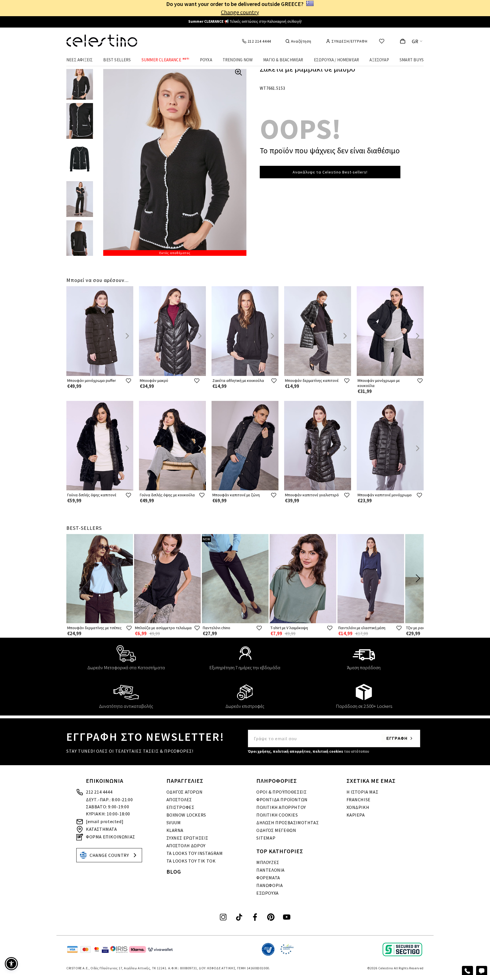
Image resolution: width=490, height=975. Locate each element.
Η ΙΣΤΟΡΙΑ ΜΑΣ (363, 792)
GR (415, 41)
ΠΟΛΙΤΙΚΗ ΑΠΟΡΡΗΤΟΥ (281, 807)
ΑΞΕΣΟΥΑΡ (379, 59)
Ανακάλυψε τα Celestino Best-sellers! (330, 172)
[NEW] (235, 622)
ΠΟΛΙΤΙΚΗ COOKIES (277, 815)
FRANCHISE (359, 799)
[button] (11, 963)
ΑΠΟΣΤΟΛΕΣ (179, 799)
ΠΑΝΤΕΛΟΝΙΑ (270, 870)
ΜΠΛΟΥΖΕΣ (267, 862)
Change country (240, 12)
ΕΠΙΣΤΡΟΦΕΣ (180, 807)
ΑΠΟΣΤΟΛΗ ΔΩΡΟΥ (186, 845)
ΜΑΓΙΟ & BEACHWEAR (283, 59)
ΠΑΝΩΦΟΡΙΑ (269, 885)
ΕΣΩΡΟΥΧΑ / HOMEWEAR (336, 59)
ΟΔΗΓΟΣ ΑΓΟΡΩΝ (184, 792)
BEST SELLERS (117, 59)
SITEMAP (265, 838)
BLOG (173, 871)
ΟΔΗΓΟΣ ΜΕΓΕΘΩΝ (276, 830)
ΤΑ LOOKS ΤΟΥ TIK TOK (191, 861)
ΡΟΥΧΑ (206, 59)
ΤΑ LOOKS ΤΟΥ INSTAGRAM (194, 853)
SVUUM (173, 822)
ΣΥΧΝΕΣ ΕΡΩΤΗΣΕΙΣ (187, 838)
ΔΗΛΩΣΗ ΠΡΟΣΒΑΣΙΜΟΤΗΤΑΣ (287, 822)
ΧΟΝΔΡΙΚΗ (358, 807)
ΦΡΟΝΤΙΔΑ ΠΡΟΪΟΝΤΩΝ (282, 799)
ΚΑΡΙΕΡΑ (356, 815)
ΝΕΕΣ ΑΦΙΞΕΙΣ (79, 59)
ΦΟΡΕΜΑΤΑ (268, 877)
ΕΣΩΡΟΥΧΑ (267, 893)
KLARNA (175, 830)
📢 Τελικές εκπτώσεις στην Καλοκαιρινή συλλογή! (245, 21)
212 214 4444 (99, 792)
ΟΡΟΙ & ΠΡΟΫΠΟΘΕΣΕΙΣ (281, 792)
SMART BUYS (412, 59)
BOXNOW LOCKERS (186, 815)
